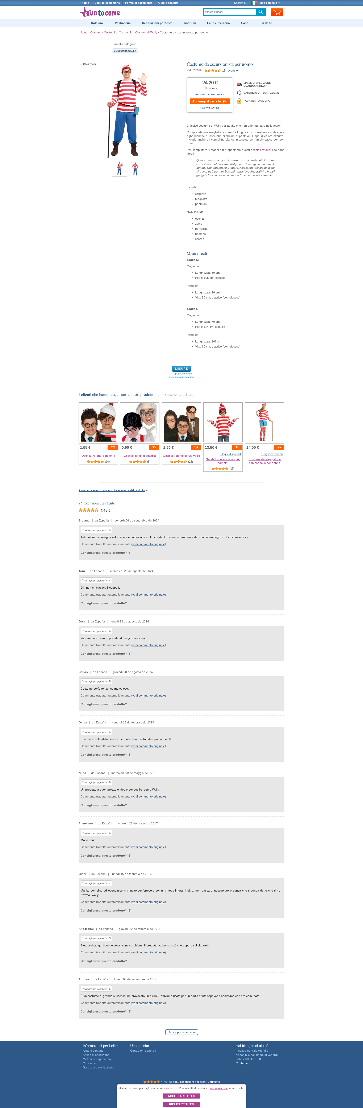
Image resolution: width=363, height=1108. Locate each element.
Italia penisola (268, 2)
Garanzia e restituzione (98, 1067)
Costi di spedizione (107, 2)
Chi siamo (89, 1063)
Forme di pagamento (138, 2)
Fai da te (266, 23)
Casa (244, 23)
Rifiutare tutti (181, 1104)
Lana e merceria (218, 23)
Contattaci (242, 1063)
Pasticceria (123, 23)
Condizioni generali (143, 1050)
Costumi (190, 23)
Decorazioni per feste (157, 23)
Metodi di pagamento (97, 1059)
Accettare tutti (181, 1096)
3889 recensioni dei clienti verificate (196, 1081)
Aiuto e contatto (168, 2)
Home (85, 2)
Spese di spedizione (96, 1054)
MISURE (181, 368)
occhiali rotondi (261, 149)
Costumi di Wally (125, 51)
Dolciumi (97, 23)
